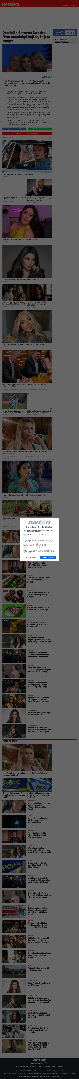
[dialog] (39, 539)
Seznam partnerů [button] (43, 545)
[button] (39, 538)
